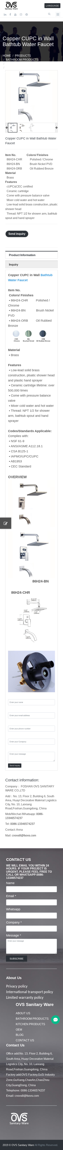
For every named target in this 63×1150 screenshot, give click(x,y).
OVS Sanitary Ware (35, 1004)
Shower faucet (18, 63)
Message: (15, 748)
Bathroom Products (22, 59)
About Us (14, 978)
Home (7, 55)
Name (10, 883)
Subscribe (16, 958)
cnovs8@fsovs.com (24, 835)
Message (13, 935)
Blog (19, 1034)
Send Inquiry (15, 765)
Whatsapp (13, 909)
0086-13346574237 (22, 823)
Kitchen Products (30, 1024)
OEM (19, 1029)
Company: (15, 735)
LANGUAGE (52, 6)
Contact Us (25, 1040)
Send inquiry (16, 233)
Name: (12, 696)
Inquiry (13, 264)
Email (11, 896)
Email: (12, 709)
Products (23, 55)
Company (14, 922)
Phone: (13, 722)
